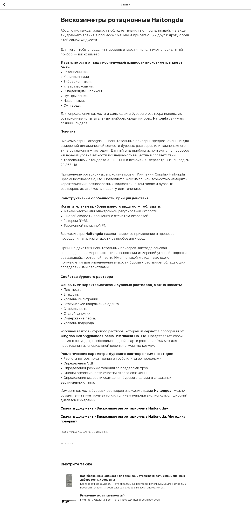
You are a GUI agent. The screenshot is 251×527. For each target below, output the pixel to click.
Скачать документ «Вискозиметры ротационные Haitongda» (114, 408)
